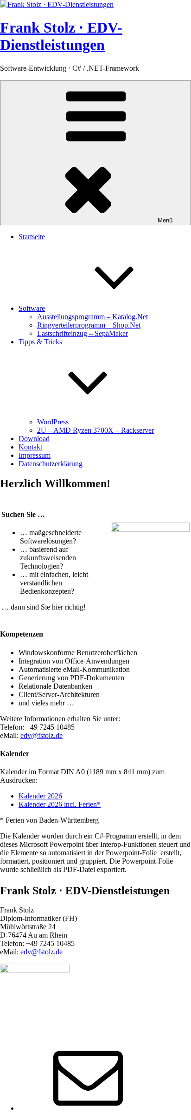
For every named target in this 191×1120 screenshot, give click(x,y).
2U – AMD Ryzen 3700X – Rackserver (95, 430)
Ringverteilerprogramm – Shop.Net (88, 325)
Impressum (35, 455)
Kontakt (30, 447)
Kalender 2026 (40, 796)
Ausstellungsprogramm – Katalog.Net (92, 317)
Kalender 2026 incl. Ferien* (60, 804)
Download (34, 439)
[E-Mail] (88, 1108)
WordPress (53, 422)
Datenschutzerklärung (51, 464)
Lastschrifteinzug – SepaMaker (82, 333)
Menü (165, 220)
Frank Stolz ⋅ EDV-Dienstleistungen (61, 36)
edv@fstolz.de (41, 735)
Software (32, 308)
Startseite (32, 237)
